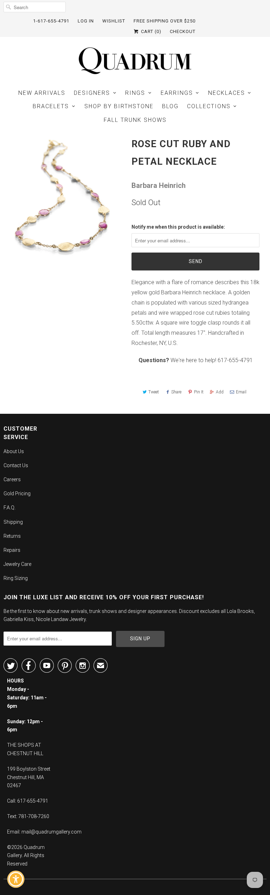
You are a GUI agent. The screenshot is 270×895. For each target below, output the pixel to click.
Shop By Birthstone (119, 106)
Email (241, 392)
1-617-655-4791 (51, 21)
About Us (14, 451)
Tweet (153, 392)
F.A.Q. (9, 507)
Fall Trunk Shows (135, 120)
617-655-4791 (235, 360)
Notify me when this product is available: (178, 227)
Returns (12, 536)
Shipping (13, 522)
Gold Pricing (17, 493)
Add (220, 392)
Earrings (177, 93)
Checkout (182, 31)
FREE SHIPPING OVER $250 (164, 21)
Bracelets (51, 106)
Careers (12, 479)
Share (176, 392)
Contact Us (16, 465)
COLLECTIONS (209, 106)
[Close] (65, 756)
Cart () (150, 31)
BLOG (170, 106)
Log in (86, 21)
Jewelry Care (17, 564)
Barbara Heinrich (158, 185)
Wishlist (113, 21)
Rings (135, 93)
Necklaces (226, 93)
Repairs (12, 550)
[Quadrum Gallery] (135, 60)
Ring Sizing (16, 578)
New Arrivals (41, 93)
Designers (92, 93)
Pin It (199, 392)
